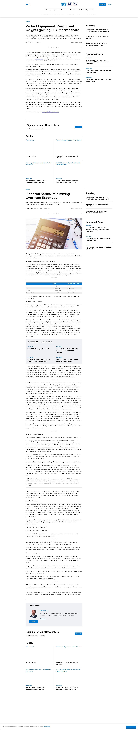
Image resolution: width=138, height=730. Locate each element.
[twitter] (54, 47)
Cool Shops (61, 14)
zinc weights (39, 59)
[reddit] (56, 47)
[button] (27, 4)
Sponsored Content (90, 14)
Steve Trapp (29, 208)
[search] (29, 4)
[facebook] (49, 47)
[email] (59, 47)
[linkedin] (51, 47)
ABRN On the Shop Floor (48, 14)
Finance (28, 21)
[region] (69, 727)
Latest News (70, 14)
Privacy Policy (47, 726)
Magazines (79, 14)
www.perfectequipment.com (50, 112)
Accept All (131, 727)
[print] (81, 47)
